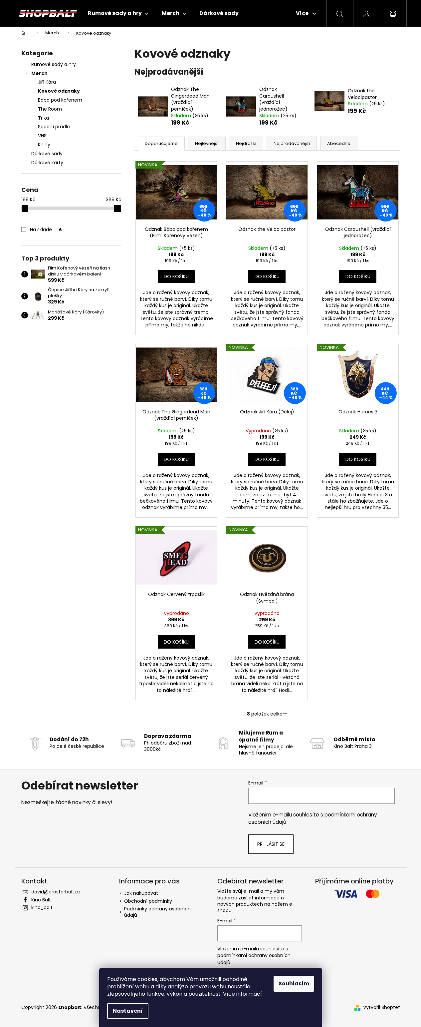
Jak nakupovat (141, 893)
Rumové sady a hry (53, 64)
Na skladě (46, 229)
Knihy (44, 144)
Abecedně (338, 143)
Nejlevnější (207, 143)
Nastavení (128, 1011)
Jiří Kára (47, 82)
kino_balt (42, 907)
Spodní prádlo (54, 126)
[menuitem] (118, 13)
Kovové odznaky (59, 91)
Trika (43, 118)
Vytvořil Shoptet (381, 1007)
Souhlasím (294, 983)
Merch (39, 73)
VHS (42, 135)
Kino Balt (41, 899)
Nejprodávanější (292, 143)
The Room (50, 109)
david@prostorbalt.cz (56, 891)
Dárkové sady (47, 153)
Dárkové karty (47, 162)
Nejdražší (246, 143)
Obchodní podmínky (148, 901)
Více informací (242, 994)
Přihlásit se (271, 844)
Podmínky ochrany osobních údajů (157, 911)
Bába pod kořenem (60, 100)
